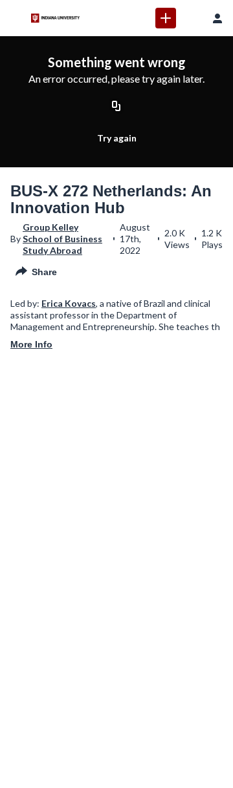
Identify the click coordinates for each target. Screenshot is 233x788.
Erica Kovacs (68, 303)
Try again (117, 137)
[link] (165, 18)
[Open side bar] (15, 18)
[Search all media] (191, 18)
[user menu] (217, 18)
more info (31, 344)
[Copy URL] (116, 106)
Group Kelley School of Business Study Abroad (62, 239)
